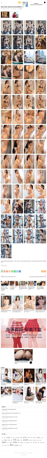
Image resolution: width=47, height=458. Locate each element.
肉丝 (38, 442)
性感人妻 (30, 440)
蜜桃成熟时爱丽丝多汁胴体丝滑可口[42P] (40, 384)
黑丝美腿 (16, 445)
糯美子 (28, 442)
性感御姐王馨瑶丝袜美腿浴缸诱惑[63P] (9, 420)
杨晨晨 (4, 442)
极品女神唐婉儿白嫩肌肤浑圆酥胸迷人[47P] (37, 276)
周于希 (25, 437)
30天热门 (16, 452)
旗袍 (37, 440)
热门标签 (27, 452)
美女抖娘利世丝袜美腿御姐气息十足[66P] (10, 428)
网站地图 (31, 452)
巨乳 (2, 265)
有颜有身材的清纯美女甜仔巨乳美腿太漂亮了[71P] (40, 311)
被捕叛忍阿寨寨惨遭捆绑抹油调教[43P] (29, 384)
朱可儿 (40, 440)
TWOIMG (29, 261)
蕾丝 (43, 442)
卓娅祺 (21, 437)
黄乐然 (8, 445)
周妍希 (28, 437)
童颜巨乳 (22, 442)
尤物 (9, 440)
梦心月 (8, 442)
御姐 (18, 440)
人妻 (11, 437)
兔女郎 (14, 437)
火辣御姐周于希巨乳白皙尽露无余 (6, 396)
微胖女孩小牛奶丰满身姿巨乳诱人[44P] (29, 402)
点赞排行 (23, 452)
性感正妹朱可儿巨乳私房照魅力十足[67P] (29, 311)
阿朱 (2, 445)
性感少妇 (34, 440)
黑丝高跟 (20, 445)
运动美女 (20, 8)
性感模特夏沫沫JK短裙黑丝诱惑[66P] (9, 409)
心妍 (21, 440)
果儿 (5, 265)
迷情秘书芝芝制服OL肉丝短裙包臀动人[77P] (17, 384)
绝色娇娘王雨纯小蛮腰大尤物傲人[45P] (8, 276)
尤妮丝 (5, 440)
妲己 (34, 437)
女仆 (31, 437)
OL (2, 437)
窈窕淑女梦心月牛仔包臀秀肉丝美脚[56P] (6, 384)
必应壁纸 (25, 440)
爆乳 (11, 442)
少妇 (2, 440)
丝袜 (4, 437)
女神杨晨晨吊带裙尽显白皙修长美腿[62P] (17, 402)
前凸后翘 (17, 437)
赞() (43, 271)
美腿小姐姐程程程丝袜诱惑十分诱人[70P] (10, 417)
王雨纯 (15, 442)
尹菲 (11, 440)
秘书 (18, 442)
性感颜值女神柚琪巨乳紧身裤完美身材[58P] (6, 311)
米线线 (25, 442)
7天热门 (19, 452)
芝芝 (41, 442)
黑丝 (11, 445)
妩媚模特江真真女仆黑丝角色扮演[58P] (9, 424)
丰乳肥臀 (8, 437)
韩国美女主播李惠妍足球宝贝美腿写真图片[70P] (11, 413)
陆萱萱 (5, 445)
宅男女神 (38, 437)
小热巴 (42, 437)
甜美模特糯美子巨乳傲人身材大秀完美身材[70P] (17, 311)
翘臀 (36, 442)
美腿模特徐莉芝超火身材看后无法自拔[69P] (40, 402)
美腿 (33, 442)
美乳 (31, 442)
